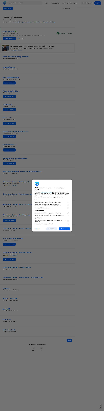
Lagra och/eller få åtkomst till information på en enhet (48, 202)
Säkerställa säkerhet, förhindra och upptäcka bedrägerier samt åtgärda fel (50, 221)
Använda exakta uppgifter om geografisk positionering (48, 213)
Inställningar (52, 228)
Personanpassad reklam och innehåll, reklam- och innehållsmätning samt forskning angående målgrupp (48, 205)
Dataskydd (37, 228)
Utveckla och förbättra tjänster (42, 208)
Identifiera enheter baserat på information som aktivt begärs (49, 215)
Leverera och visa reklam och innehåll (44, 223)
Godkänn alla (64, 228)
